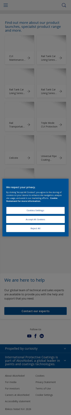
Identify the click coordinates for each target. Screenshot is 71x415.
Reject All (35, 228)
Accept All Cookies (35, 219)
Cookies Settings (35, 210)
